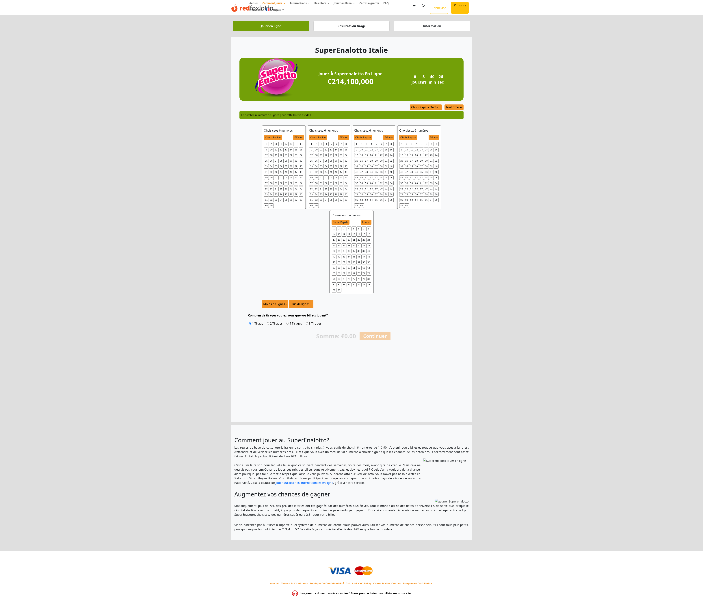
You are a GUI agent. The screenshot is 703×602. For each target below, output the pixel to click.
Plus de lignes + (301, 304)
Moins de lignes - (275, 304)
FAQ (386, 3)
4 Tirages (295, 323)
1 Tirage (257, 323)
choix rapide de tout (426, 107)
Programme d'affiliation (417, 583)
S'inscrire (459, 5)
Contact (396, 583)
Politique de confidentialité (327, 583)
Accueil (253, 3)
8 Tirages (314, 323)
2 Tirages (276, 323)
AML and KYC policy (358, 583)
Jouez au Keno (343, 3)
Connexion (439, 8)
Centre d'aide (381, 583)
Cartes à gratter (369, 3)
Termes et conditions (294, 583)
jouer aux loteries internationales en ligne (304, 483)
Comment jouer (272, 3)
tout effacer (454, 107)
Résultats (320, 3)
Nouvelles (255, 9)
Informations (298, 3)
